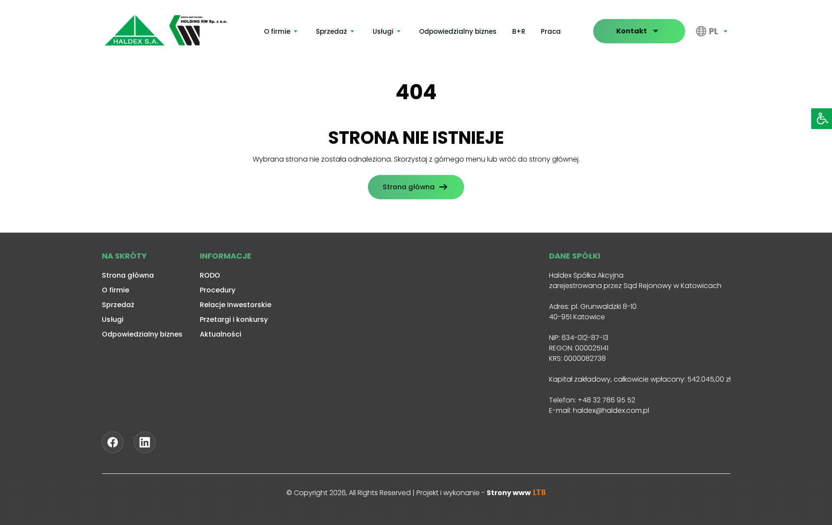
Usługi (383, 31)
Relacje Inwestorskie (235, 305)
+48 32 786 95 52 (606, 400)
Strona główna (409, 187)
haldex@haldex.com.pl (611, 410)
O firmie (277, 31)
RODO (210, 275)
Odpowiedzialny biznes (458, 31)
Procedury (217, 290)
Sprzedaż (331, 31)
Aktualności (220, 334)
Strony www (509, 493)
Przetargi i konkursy (234, 319)
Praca (551, 31)
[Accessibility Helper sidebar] (821, 118)
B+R (518, 31)
